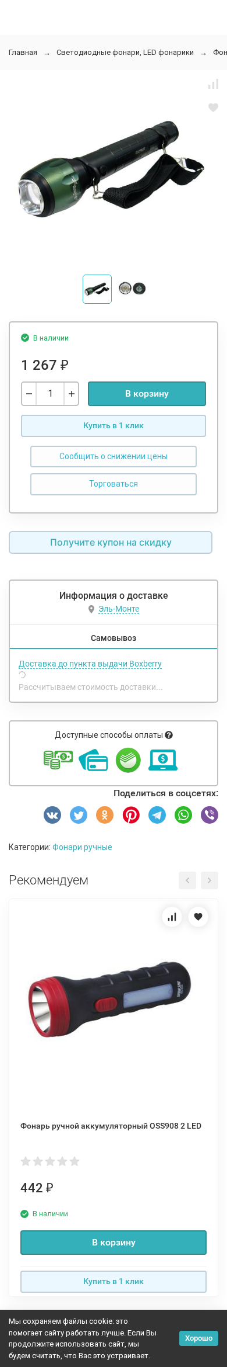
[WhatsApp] (183, 815)
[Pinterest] (131, 815)
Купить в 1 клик (113, 425)
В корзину (147, 393)
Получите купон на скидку (111, 542)
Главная (23, 52)
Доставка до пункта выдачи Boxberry (90, 663)
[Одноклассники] (105, 815)
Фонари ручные (82, 847)
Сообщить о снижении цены (113, 456)
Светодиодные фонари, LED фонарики (125, 52)
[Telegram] (157, 815)
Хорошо (198, 1338)
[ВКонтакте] (52, 815)
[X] (78, 815)
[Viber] (209, 815)
